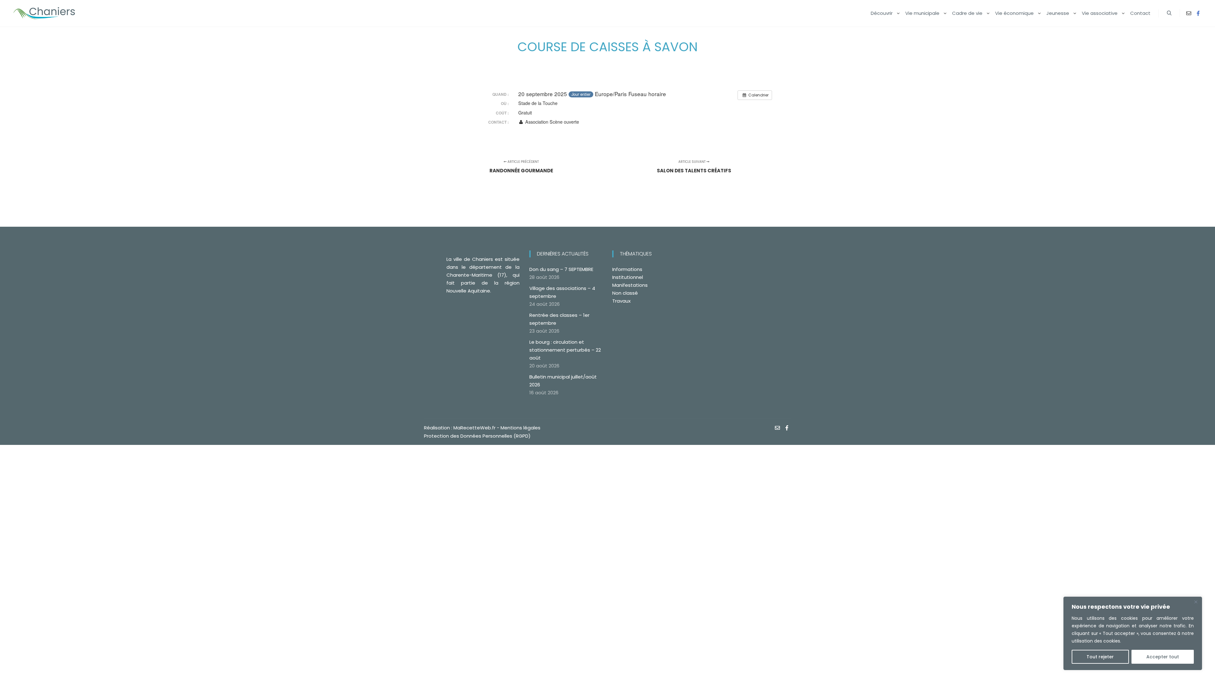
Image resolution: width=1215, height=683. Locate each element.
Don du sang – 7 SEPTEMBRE (561, 269)
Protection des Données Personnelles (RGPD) (477, 436)
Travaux (621, 301)
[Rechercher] (1169, 13)
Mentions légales (520, 427)
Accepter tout (1162, 657)
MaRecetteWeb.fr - (477, 427)
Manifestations (630, 285)
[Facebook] (1198, 13)
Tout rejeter (1100, 657)
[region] (1132, 633)
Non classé (625, 293)
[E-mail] (1189, 13)
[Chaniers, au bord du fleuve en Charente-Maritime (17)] (44, 13)
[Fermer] (1195, 602)
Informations (627, 269)
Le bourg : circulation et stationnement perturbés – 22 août (565, 350)
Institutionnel (627, 277)
